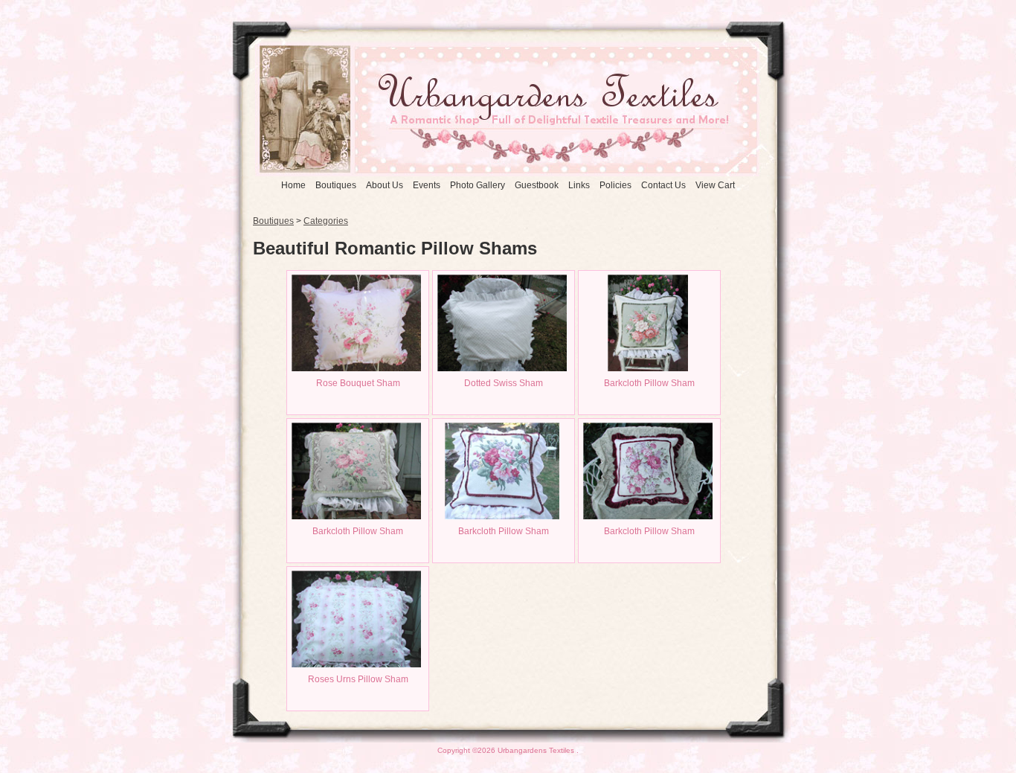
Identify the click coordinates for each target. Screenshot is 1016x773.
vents (426, 185)
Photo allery (477, 185)
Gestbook (537, 185)
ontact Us (663, 185)
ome (293, 185)
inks (579, 185)
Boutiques (273, 221)
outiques (335, 185)
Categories (325, 221)
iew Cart (715, 185)
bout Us (384, 185)
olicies (615, 185)
